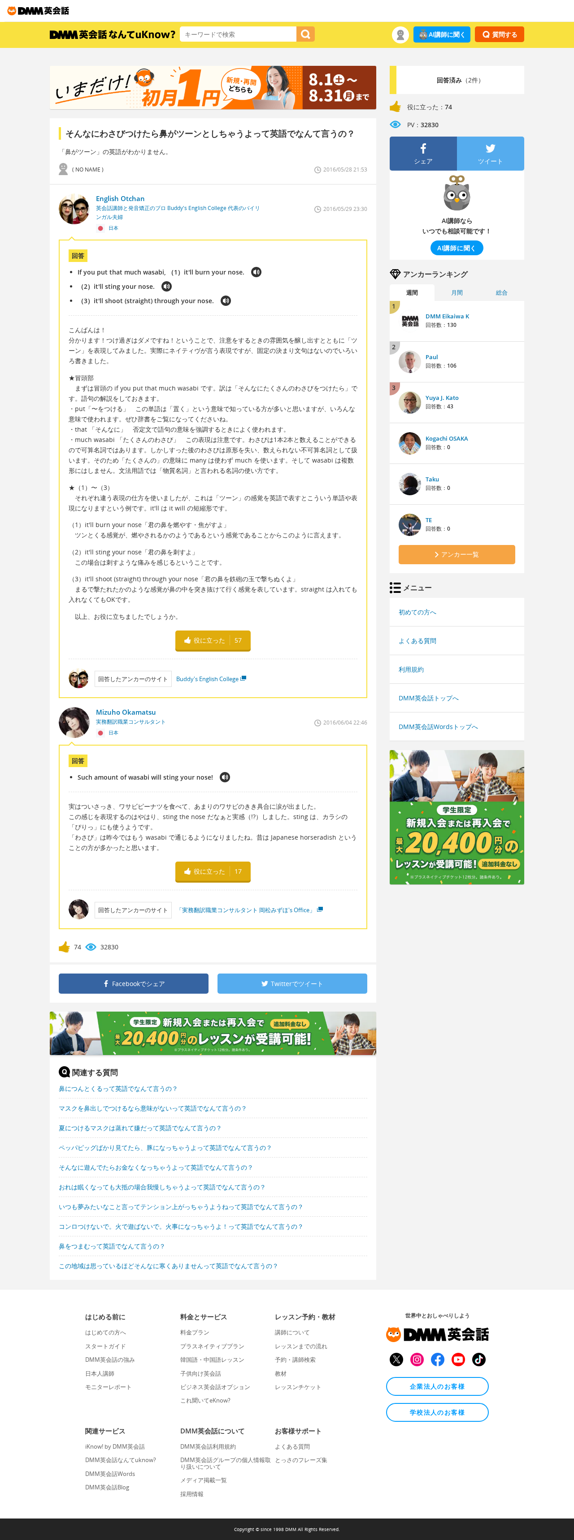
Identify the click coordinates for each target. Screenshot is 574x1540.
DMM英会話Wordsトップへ (438, 726)
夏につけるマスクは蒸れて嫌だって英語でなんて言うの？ (140, 1128)
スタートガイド (105, 1346)
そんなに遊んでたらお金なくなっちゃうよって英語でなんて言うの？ (156, 1167)
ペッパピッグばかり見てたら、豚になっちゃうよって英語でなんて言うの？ (165, 1147)
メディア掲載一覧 (203, 1480)
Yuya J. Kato (442, 398)
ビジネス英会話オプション (215, 1387)
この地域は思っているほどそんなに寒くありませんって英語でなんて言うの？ (168, 1265)
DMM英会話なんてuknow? (120, 1460)
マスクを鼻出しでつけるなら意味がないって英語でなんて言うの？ (153, 1108)
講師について (292, 1332)
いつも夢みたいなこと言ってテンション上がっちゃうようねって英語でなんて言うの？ (181, 1206)
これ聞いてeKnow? (205, 1400)
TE (429, 520)
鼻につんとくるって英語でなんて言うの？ (118, 1088)
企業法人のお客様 (437, 1386)
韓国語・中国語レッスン (212, 1360)
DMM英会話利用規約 (208, 1446)
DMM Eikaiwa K (447, 316)
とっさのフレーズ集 (301, 1460)
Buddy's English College (207, 679)
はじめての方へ (105, 1332)
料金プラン (194, 1332)
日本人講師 (99, 1373)
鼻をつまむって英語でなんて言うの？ (112, 1246)
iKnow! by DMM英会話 (115, 1446)
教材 (281, 1373)
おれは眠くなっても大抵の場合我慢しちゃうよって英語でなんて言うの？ (162, 1187)
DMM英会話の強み (110, 1360)
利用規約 (411, 669)
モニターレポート (108, 1387)
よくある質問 (417, 640)
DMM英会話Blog (107, 1487)
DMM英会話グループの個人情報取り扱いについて (225, 1463)
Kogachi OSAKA (447, 438)
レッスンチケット (298, 1387)
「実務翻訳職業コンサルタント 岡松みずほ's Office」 (245, 910)
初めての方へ (417, 612)
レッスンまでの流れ (301, 1346)
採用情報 (192, 1494)
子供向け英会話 (200, 1373)
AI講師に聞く (447, 34)
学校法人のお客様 (437, 1412)
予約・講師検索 (295, 1360)
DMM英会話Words (110, 1474)
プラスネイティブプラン (212, 1346)
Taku (432, 479)
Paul (432, 357)
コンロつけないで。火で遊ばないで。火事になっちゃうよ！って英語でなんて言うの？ (181, 1226)
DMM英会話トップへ (429, 698)
